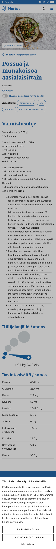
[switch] (23, 95)
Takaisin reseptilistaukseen (20, 54)
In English (7, 2)
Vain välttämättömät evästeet (28, 537)
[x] (44, 2)
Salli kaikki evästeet (28, 529)
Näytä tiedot (28, 544)
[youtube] (52, 2)
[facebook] (40, 2)
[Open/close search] (43, 8)
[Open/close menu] (52, 8)
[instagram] (48, 2)
